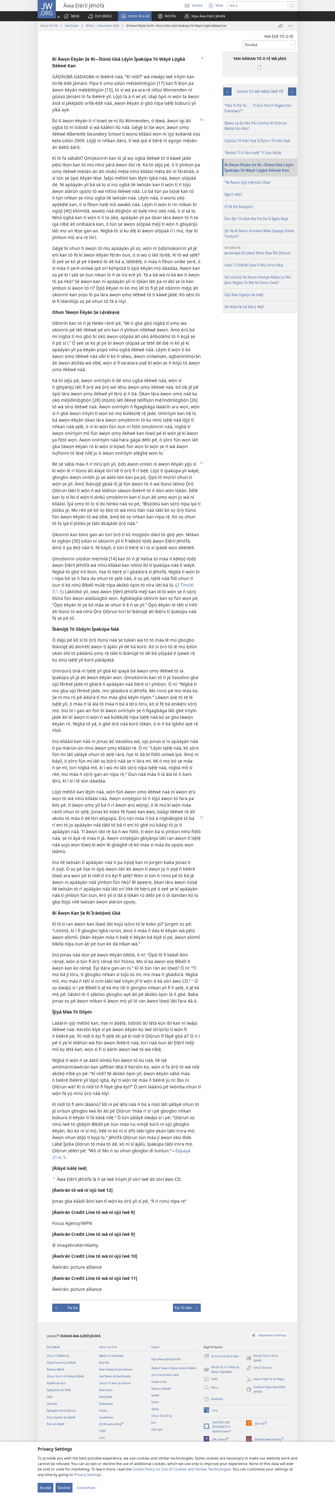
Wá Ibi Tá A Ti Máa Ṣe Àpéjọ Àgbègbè (221, 1369)
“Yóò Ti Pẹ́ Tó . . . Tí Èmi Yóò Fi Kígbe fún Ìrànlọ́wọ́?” (257, 108)
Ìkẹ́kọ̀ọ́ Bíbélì (55, 1369)
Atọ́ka (103, 1410)
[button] (99, 16)
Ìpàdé (155, 1395)
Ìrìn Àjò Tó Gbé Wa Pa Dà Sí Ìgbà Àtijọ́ (256, 218)
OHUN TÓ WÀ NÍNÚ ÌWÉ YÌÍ (260, 91)
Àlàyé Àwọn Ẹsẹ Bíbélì (61, 1362)
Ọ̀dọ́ (50, 1397)
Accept (45, 1487)
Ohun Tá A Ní (49, 26)
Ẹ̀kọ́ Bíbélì (53, 1347)
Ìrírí (153, 1423)
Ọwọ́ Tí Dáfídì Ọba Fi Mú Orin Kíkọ (253, 265)
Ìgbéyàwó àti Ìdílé (59, 1390)
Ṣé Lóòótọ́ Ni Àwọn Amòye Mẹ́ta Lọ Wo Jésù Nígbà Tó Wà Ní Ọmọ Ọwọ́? (257, 280)
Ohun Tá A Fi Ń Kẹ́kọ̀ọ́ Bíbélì (65, 1376)
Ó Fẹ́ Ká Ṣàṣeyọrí (238, 206)
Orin (102, 1438)
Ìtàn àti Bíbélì (55, 1424)
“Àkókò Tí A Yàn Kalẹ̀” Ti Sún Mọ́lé (252, 152)
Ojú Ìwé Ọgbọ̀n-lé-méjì (243, 294)
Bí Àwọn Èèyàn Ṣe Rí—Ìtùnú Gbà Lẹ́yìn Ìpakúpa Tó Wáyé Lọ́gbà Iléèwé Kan (258, 167)
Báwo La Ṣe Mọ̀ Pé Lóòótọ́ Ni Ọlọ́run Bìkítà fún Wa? (255, 126)
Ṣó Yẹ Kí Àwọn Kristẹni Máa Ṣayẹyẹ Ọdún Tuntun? (259, 233)
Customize (86, 1487)
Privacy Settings (87, 1474)
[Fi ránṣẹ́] (280, 25)
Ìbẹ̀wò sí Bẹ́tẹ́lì (161, 1389)
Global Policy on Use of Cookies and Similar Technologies (182, 1469)
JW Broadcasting (111, 1424)
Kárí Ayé (156, 1429)
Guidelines (106, 1417)
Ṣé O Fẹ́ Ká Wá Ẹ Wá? (165, 1375)
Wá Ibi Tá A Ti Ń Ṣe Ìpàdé (262, 1358)
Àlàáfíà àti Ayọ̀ (56, 1383)
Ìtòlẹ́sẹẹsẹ (106, 1404)
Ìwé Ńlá (104, 1362)
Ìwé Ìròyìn (72, 26)
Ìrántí (155, 1402)
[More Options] (290, 25)
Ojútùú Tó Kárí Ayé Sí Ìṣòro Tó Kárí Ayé (257, 140)
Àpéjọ (155, 1409)
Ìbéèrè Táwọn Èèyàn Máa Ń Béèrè (173, 1368)
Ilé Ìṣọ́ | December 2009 (102, 26)
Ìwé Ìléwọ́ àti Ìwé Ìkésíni (115, 1376)
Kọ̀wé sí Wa (159, 1382)
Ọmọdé (52, 1404)
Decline (64, 1487)
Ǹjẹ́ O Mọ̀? (233, 194)
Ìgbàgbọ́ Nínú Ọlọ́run (61, 1410)
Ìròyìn (155, 1347)
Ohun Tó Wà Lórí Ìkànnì (115, 1383)
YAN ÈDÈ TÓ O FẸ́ (278, 36)
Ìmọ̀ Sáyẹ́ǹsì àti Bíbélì (61, 1417)
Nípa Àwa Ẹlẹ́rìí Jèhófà (165, 1359)
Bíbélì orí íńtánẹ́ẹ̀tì (111, 1356)
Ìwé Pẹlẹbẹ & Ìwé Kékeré (115, 1369)
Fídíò (102, 1431)
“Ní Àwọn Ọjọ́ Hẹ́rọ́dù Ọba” (247, 182)
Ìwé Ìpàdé (105, 1397)
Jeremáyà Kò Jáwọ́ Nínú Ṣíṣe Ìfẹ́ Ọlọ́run (257, 250)
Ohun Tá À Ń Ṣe (161, 1416)
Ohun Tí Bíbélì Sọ (58, 1356)
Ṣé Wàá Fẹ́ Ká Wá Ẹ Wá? (244, 306)
